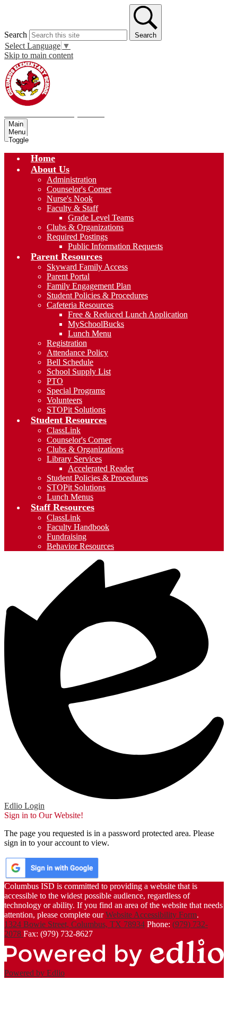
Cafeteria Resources (80, 304)
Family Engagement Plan (89, 285)
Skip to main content (38, 55)
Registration (67, 342)
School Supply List (79, 371)
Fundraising (66, 536)
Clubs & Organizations (85, 227)
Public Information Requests (115, 246)
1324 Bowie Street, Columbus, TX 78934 (74, 924)
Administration (72, 179)
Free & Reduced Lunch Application (128, 314)
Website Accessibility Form (151, 914)
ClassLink (64, 430)
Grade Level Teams (101, 217)
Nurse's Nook (70, 198)
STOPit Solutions (76, 409)
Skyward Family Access (87, 266)
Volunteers (64, 400)
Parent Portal (68, 276)
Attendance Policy (77, 352)
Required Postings (77, 236)
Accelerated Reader (101, 468)
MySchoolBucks (96, 323)
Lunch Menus (70, 496)
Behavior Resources (80, 546)
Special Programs (76, 390)
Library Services (74, 458)
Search (15, 34)
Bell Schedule (70, 362)
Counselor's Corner (79, 189)
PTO (55, 381)
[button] (50, 169)
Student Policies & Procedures (97, 295)
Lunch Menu (89, 333)
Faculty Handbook (78, 527)
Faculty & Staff (72, 208)
